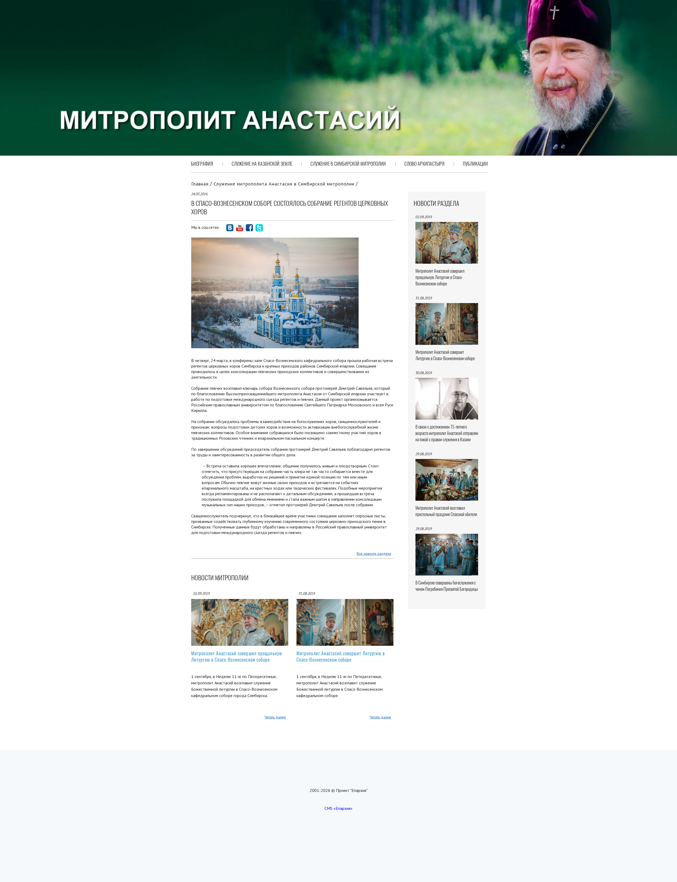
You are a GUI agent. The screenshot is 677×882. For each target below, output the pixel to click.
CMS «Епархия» (338, 808)
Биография (202, 163)
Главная (200, 184)
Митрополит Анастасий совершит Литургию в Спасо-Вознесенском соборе (340, 656)
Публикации (475, 163)
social (230, 227)
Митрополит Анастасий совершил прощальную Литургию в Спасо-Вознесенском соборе (236, 656)
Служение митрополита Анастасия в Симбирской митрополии (284, 184)
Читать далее (275, 717)
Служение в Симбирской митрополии (348, 163)
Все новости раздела (374, 553)
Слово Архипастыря (424, 163)
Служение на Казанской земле (262, 163)
